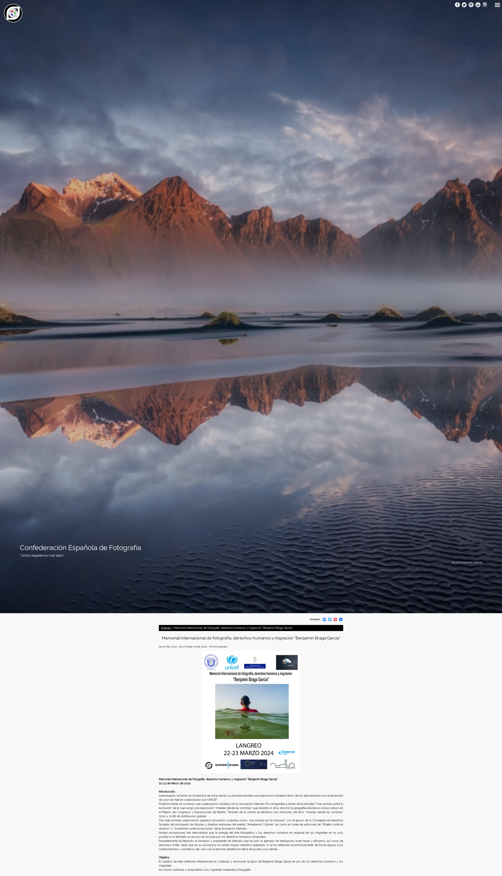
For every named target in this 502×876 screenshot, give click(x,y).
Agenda (166, 627)
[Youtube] (478, 5)
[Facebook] (457, 5)
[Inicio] (13, 20)
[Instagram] (471, 5)
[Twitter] (464, 5)
